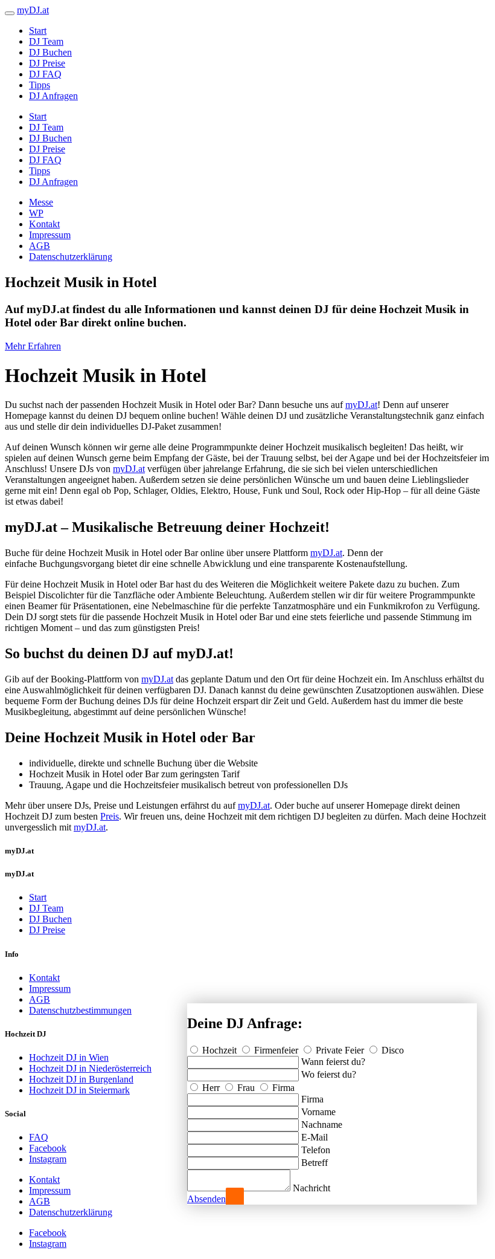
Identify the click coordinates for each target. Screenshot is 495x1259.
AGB (39, 246)
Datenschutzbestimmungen (80, 1010)
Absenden (206, 1199)
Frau (246, 1088)
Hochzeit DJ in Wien (69, 1057)
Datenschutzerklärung (70, 256)
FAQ (38, 1137)
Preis (109, 816)
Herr (211, 1088)
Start (37, 30)
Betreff (314, 1162)
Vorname (318, 1112)
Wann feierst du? (333, 1062)
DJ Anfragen (53, 96)
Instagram (47, 1159)
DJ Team (46, 41)
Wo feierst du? (328, 1074)
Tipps (39, 85)
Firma (282, 1088)
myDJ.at (361, 405)
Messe (41, 202)
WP (36, 213)
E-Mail (314, 1137)
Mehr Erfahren (33, 346)
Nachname (321, 1124)
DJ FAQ (45, 74)
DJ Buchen (50, 52)
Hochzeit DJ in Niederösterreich (90, 1068)
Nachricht (311, 1188)
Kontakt (44, 224)
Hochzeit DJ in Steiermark (79, 1090)
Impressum (50, 235)
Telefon (315, 1150)
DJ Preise (47, 63)
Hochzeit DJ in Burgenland (81, 1079)
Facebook (47, 1148)
